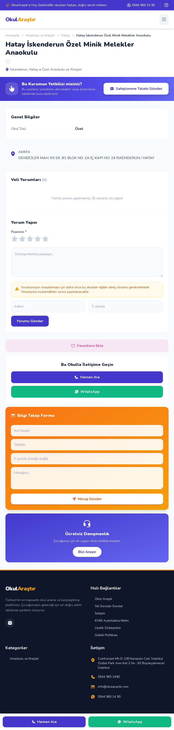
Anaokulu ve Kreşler (40, 35)
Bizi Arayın (87, 551)
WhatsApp (90, 391)
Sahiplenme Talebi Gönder (139, 88)
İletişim (100, 613)
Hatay (65, 35)
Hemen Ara (90, 377)
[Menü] (164, 19)
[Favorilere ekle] (8, 62)
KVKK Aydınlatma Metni (112, 620)
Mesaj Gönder (90, 498)
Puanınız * (19, 232)
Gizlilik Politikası (106, 635)
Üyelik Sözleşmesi (108, 628)
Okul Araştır (103, 599)
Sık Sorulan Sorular (109, 606)
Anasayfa (12, 35)
